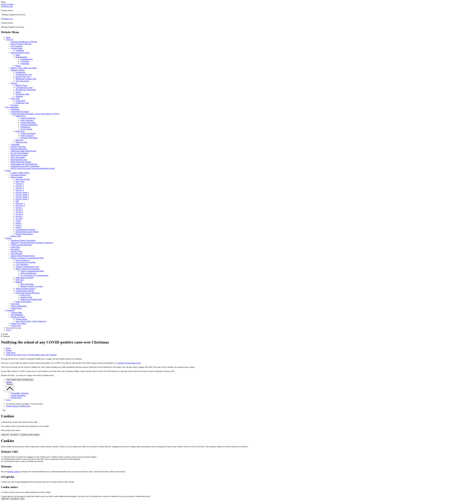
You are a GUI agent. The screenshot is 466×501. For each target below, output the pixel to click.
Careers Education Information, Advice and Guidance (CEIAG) (35, 114)
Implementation (21, 57)
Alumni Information (28, 122)
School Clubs (16, 236)
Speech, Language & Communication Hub (27, 258)
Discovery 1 (20, 203)
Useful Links (16, 326)
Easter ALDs (25, 295)
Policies (10, 384)
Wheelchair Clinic (22, 94)
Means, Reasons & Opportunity (28, 269)
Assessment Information (20, 112)
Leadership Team (22, 103)
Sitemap (9, 382)
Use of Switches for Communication (34, 275)
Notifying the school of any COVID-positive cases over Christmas (31, 355)
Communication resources (25, 229)
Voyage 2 (19, 210)
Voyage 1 (19, 208)
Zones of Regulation (23, 302)
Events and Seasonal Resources (28, 293)
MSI (17, 201)
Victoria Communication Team (27, 267)
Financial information (19, 149)
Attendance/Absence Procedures (23, 240)
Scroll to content (7, 4)
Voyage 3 (19, 212)
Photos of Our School (19, 155)
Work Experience (27, 120)
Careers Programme (28, 118)
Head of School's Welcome (21, 44)
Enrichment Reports (18, 175)
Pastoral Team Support (24, 234)
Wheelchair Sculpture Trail (26, 79)
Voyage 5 (19, 216)
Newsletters (15, 249)
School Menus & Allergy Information (25, 166)
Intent (18, 55)
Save (22, 499)
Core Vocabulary (22, 264)
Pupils (8, 171)
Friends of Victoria (18, 317)
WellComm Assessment (25, 278)
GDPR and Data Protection (21, 245)
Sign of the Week (27, 284)
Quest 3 (18, 225)
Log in (8, 330)
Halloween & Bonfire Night (31, 299)
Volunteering (25, 127)
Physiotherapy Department (26, 90)
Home (8, 37)
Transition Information (28, 125)
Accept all (14, 435)
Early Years (20, 181)
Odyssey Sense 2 (22, 195)
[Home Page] (7, 6)
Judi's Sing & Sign (23, 179)
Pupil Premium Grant (19, 160)
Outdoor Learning (18, 70)
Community (10, 310)
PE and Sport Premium (19, 153)
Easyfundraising (17, 315)
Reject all (5, 435)
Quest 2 (18, 223)
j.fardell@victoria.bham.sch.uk (129, 363)
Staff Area (19, 140)
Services (14, 83)
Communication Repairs (25, 291)
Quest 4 (18, 227)
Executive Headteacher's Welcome (24, 42)
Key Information (12, 107)
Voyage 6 (19, 219)
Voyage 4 (19, 214)
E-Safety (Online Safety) (20, 173)
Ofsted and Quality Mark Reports (23, 151)
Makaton (19, 282)
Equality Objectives (18, 146)
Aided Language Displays (26, 288)
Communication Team (24, 88)
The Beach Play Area (24, 74)
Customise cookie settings (29, 435)
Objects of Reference (28, 273)
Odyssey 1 (20, 184)
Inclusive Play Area (23, 77)
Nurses (18, 92)
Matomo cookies (13, 472)
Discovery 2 (20, 205)
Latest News (15, 247)
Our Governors (16, 46)
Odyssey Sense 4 (22, 199)
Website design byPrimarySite (18, 406)
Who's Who (15, 98)
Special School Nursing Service (23, 256)
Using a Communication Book (32, 271)
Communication (26, 59)
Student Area (20, 116)
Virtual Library (16, 308)
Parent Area (20, 131)
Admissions (15, 109)
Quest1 (18, 221)
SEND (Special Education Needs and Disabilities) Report (33, 168)
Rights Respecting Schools (21, 162)
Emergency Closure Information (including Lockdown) (32, 243)
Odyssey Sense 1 (22, 192)
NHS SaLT (20, 280)
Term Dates (15, 304)
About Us (9, 39)
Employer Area (21, 142)
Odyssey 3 (20, 188)
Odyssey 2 (20, 186)
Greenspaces (20, 72)
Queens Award (21, 319)
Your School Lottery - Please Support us (31, 321)
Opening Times (16, 251)
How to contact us (22, 260)
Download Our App (13, 328)
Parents (8, 238)
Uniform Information (19, 306)
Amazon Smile (16, 312)
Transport (19, 96)
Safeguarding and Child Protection (24, 164)
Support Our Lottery (18, 323)
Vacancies (14, 105)
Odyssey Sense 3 (22, 197)
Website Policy (16, 398)
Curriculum (24, 61)
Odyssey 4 (20, 190)
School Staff (20, 101)
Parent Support (16, 254)
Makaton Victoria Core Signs (31, 286)
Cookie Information (18, 395)
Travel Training (26, 129)
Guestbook (20, 50)
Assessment (24, 63)
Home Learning (17, 177)
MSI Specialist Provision (20, 53)
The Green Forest (22, 81)
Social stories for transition (26, 262)
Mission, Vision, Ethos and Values (24, 68)
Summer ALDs (26, 297)
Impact (18, 66)
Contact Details (16, 48)
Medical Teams (21, 85)
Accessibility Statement (20, 393)
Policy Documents (18, 157)
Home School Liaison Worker (27, 232)
